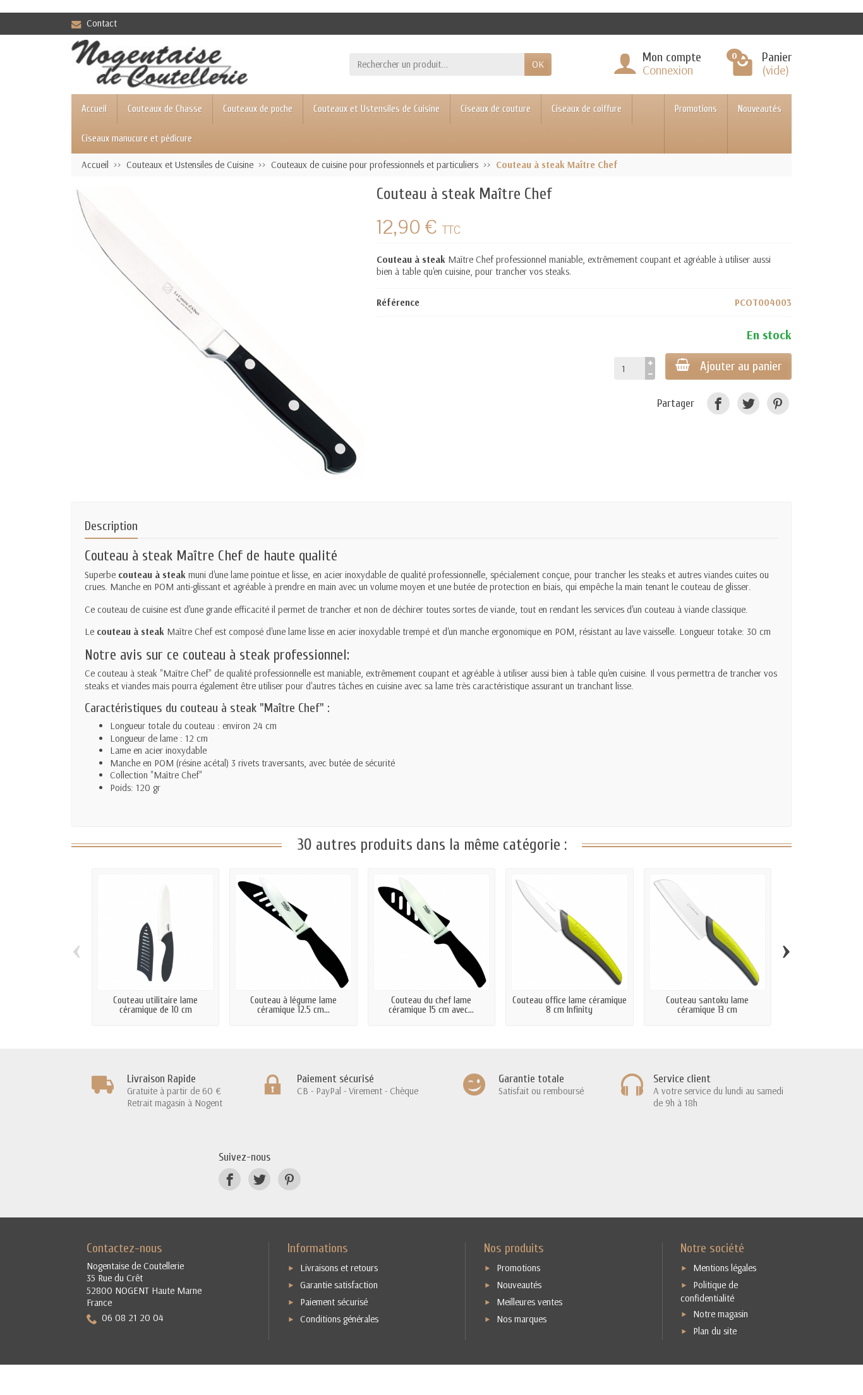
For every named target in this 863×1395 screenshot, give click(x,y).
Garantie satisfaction (339, 1285)
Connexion (668, 70)
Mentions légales (724, 1268)
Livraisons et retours (339, 1268)
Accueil (94, 109)
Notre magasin (720, 1314)
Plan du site (715, 1331)
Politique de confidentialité (709, 1291)
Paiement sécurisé (334, 1302)
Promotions (696, 109)
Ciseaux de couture (496, 109)
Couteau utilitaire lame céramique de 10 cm (155, 1005)
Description (111, 526)
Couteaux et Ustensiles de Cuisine (376, 109)
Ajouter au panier (741, 366)
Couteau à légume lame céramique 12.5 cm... (293, 1005)
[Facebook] (718, 403)
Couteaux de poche (258, 109)
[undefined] (217, 332)
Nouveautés (760, 109)
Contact (102, 23)
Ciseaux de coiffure (587, 109)
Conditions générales (339, 1319)
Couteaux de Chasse (165, 109)
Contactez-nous (124, 1248)
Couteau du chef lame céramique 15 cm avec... (431, 1005)
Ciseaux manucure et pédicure (136, 138)
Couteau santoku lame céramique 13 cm (707, 1005)
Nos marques (521, 1319)
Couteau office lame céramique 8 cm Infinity (569, 1005)
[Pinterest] (778, 403)
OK (538, 64)
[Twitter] (748, 403)
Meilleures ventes (529, 1302)
